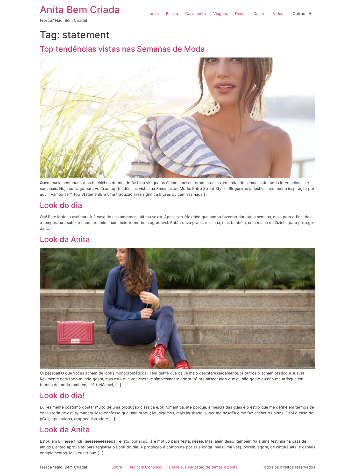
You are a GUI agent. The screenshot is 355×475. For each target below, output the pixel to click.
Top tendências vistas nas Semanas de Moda (122, 49)
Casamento (195, 13)
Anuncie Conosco (145, 467)
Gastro (259, 13)
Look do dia (61, 205)
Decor (240, 13)
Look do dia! (62, 395)
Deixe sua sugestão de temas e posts (203, 467)
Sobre (116, 467)
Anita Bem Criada (80, 9)
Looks (153, 13)
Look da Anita (65, 239)
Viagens (220, 13)
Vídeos (279, 13)
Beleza (172, 13)
